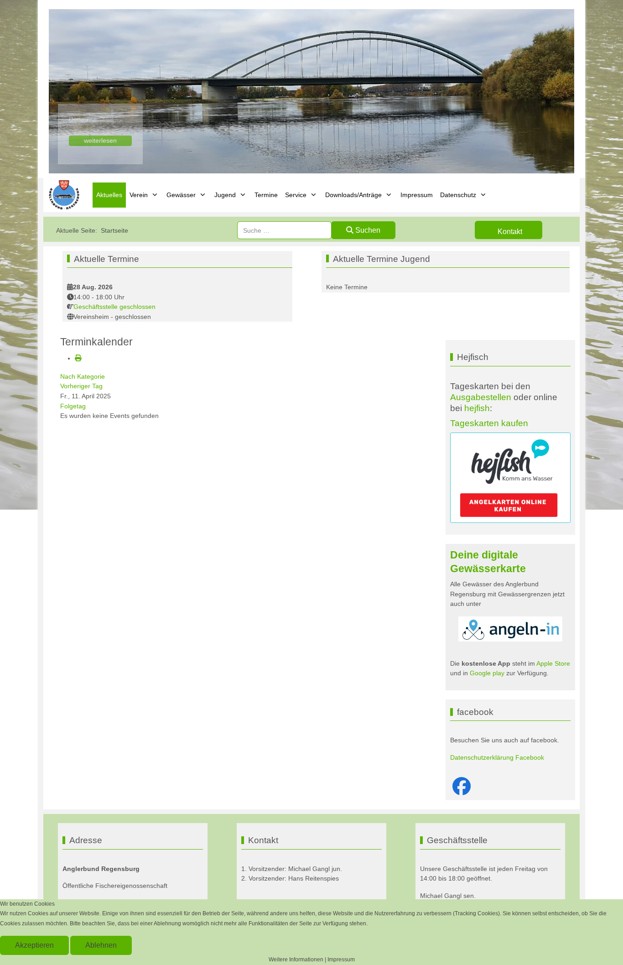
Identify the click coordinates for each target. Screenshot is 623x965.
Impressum (341, 959)
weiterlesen (100, 140)
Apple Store (553, 663)
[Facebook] (461, 787)
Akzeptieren (34, 945)
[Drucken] (78, 358)
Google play (486, 673)
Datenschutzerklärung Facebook (497, 757)
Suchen (366, 230)
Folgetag (73, 406)
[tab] (291, 154)
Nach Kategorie (82, 376)
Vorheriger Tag (81, 386)
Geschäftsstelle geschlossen (114, 306)
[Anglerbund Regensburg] (65, 195)
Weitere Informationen (296, 959)
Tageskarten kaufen (489, 423)
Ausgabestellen (480, 397)
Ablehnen (101, 945)
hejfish (477, 408)
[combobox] (284, 230)
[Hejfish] (510, 478)
